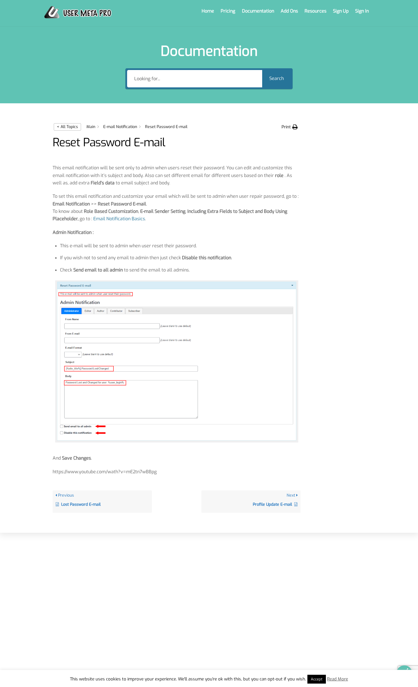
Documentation (258, 11)
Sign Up (341, 11)
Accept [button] (316, 679)
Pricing (228, 11)
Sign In (362, 11)
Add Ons (289, 11)
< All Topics (67, 126)
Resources (315, 11)
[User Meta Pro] (78, 16)
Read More (337, 679)
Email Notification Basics (119, 219)
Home (208, 11)
